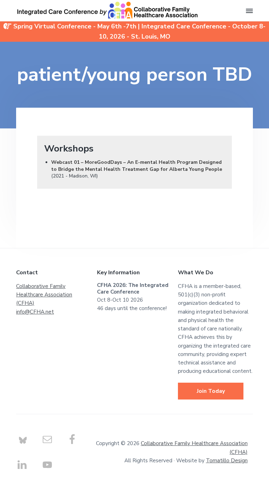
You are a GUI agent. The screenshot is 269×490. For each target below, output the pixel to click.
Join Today (211, 391)
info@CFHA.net (35, 311)
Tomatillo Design (227, 460)
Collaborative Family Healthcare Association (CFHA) (44, 295)
